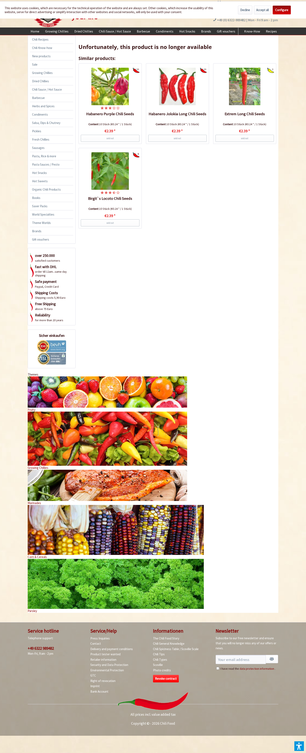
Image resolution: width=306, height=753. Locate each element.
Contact (95, 644)
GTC (93, 675)
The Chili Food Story (166, 638)
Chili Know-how (42, 48)
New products (41, 56)
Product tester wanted (105, 654)
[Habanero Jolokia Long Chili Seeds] (177, 86)
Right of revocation (103, 681)
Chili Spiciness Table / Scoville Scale (176, 649)
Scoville (158, 665)
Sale (34, 64)
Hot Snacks (39, 173)
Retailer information (103, 660)
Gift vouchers (40, 239)
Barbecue (38, 98)
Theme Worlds (41, 223)
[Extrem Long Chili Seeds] (244, 86)
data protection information (257, 669)
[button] (299, 746)
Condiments (40, 114)
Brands (36, 231)
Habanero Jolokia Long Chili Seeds (177, 113)
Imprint (95, 686)
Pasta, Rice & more (44, 156)
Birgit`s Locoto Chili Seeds (110, 198)
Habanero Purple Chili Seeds (110, 113)
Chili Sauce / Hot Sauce (47, 89)
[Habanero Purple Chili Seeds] (110, 86)
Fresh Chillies (40, 139)
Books (36, 198)
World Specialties (43, 214)
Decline (245, 10)
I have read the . (247, 669)
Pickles (36, 131)
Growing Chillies (42, 73)
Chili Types (160, 660)
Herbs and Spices (43, 106)
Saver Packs (39, 206)
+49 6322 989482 (41, 648)
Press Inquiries (100, 638)
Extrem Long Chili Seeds (245, 113)
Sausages (38, 148)
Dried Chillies (40, 81)
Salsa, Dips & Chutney (46, 123)
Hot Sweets (40, 181)
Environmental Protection (107, 670)
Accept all (262, 10)
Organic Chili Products (46, 189)
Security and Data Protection (109, 665)
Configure (281, 10)
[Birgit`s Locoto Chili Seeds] (110, 171)
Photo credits (162, 670)
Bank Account (99, 691)
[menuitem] (35, 31)
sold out (110, 138)
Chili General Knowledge (168, 644)
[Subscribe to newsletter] (272, 659)
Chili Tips (159, 654)
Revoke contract (166, 679)
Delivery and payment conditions (111, 649)
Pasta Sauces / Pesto (46, 164)
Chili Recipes (40, 39)
